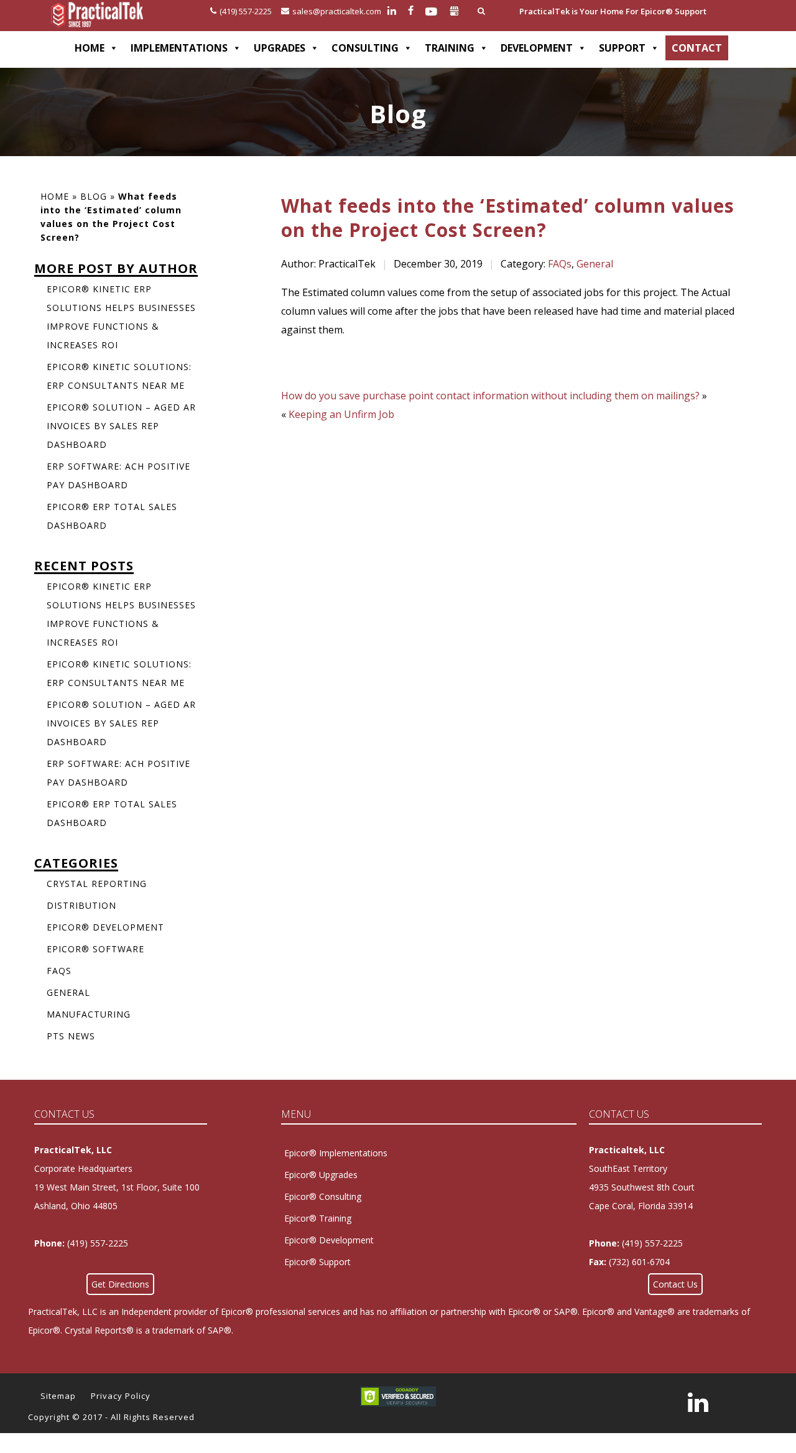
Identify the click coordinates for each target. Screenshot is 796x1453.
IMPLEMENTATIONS (179, 48)
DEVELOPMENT (537, 48)
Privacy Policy (120, 1395)
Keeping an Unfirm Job (341, 414)
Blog (93, 196)
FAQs (560, 264)
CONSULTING (365, 48)
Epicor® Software (95, 949)
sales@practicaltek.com (336, 11)
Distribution (81, 905)
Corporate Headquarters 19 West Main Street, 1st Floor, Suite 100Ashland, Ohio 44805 (117, 1187)
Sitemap (58, 1395)
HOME (89, 48)
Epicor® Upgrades (321, 1175)
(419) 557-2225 (246, 11)
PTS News (71, 1036)
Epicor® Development (105, 927)
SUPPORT (622, 48)
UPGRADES (279, 48)
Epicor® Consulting (322, 1196)
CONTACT (697, 48)
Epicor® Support (317, 1262)
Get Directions (120, 1284)
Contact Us (675, 1284)
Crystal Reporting (97, 883)
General (594, 264)
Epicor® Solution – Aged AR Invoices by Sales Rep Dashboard (121, 425)
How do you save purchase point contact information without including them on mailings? (490, 395)
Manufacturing (89, 1014)
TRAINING (449, 48)
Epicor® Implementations (335, 1153)
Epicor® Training (317, 1218)
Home (54, 196)
